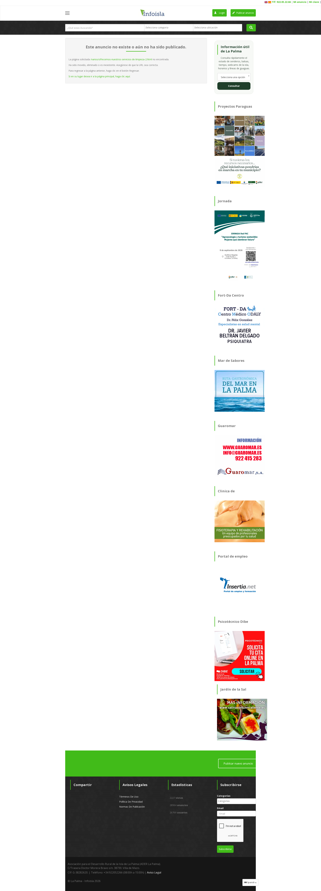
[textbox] (158, 27)
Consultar (234, 85)
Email (220, 808)
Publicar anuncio (245, 12)
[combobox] (168, 27)
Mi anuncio (299, 2)
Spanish (251, 882)
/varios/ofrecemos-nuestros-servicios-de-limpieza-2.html (121, 59)
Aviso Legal (154, 872)
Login (221, 12)
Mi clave (314, 2)
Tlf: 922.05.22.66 (281, 2)
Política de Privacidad (131, 801)
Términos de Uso (128, 796)
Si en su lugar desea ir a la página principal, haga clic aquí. (99, 76)
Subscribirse (225, 849)
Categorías (223, 795)
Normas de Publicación (132, 806)
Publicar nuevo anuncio (238, 763)
